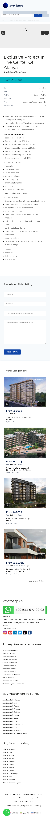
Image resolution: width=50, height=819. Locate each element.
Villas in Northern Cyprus (12, 783)
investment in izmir (10, 798)
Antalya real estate (10, 660)
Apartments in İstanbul (11, 700)
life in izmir (22, 798)
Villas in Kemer (8, 764)
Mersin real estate (9, 669)
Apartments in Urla (10, 727)
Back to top (37, 806)
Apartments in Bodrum (11, 712)
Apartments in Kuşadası (12, 730)
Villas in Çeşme (8, 771)
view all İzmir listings (37, 581)
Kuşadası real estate (10, 681)
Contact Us (17, 794)
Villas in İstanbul (9, 749)
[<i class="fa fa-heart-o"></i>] (43, 404)
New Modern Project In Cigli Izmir (18, 520)
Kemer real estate (9, 666)
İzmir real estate (9, 653)
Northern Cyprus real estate (13, 684)
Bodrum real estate (10, 663)
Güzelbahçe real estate (11, 675)
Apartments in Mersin (11, 718)
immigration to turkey (36, 798)
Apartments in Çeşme (11, 721)
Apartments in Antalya (11, 709)
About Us (8, 794)
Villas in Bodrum (9, 761)
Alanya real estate (9, 657)
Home (3, 20)
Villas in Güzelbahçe (10, 774)
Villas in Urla (7, 777)
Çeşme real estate (9, 672)
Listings (10, 20)
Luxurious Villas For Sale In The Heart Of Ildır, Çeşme (19, 570)
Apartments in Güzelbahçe (13, 724)
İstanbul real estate (10, 650)
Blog (15, 801)
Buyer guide (24, 801)
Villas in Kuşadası (9, 780)
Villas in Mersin (8, 768)
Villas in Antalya (8, 758)
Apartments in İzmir (10, 703)
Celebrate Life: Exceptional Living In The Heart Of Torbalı (18, 469)
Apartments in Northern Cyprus (15, 733)
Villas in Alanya (8, 755)
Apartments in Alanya (11, 706)
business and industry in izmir (32, 794)
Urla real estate (8, 678)
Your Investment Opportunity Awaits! (18, 418)
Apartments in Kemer (11, 715)
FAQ (31, 801)
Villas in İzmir (7, 752)
